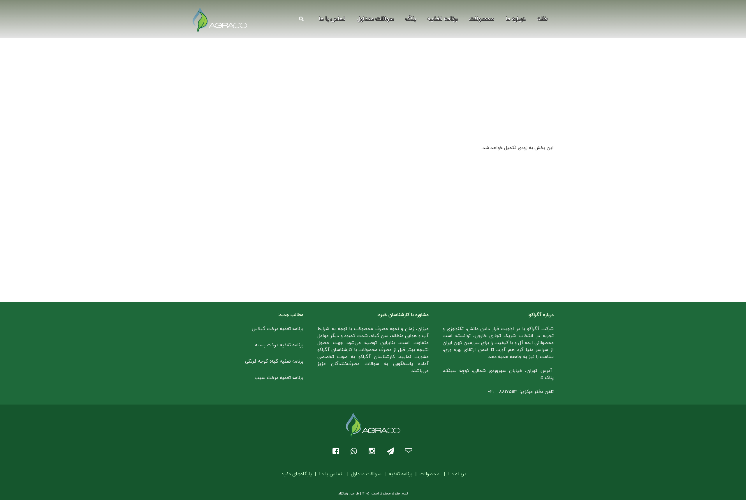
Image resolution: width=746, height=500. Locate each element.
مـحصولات (429, 474)
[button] (463, 18)
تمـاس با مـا (330, 474)
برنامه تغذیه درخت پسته (279, 345)
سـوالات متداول (366, 474)
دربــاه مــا (457, 474)
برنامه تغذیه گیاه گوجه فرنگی (274, 361)
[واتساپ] (355, 451)
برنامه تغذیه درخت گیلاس (277, 329)
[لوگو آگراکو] (219, 20)
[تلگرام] (391, 451)
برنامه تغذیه (400, 474)
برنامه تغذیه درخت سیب (279, 378)
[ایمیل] (409, 451)
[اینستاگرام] (373, 451)
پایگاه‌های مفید (297, 474)
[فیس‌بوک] (337, 451)
